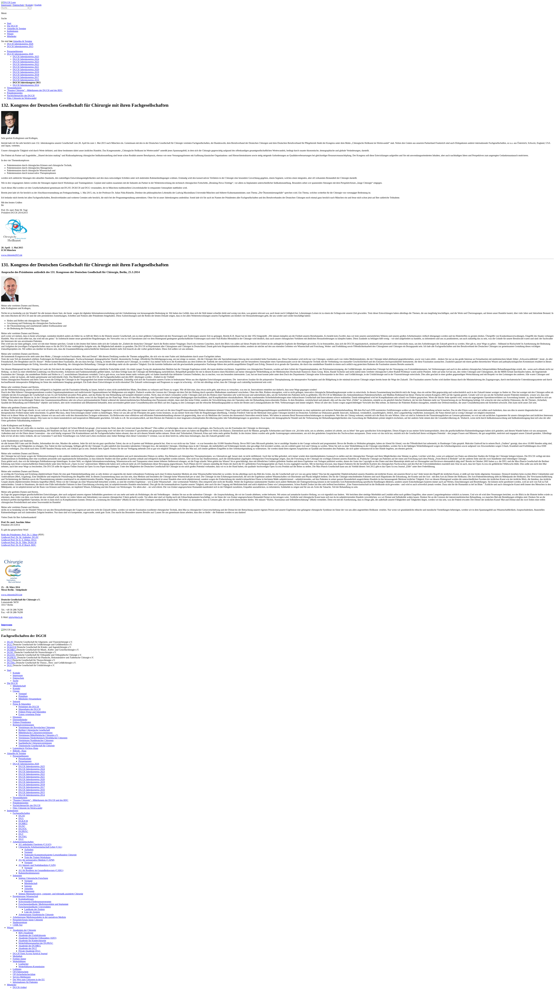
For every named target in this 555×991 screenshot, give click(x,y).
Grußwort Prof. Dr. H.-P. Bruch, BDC (18, 545)
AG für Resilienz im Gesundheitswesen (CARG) (40, 870)
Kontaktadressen (26, 899)
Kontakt (29, 5)
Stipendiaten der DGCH (29, 709)
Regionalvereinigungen (23, 725)
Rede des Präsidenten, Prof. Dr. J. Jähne (19, 534)
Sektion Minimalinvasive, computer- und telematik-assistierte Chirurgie (50, 894)
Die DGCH (12, 26)
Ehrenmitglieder (20, 719)
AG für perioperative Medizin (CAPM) (36, 860)
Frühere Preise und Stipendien (32, 712)
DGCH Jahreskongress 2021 (26, 67)
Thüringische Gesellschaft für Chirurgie (36, 745)
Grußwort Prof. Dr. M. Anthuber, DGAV (20, 537)
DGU (10, 665)
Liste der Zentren (32, 912)
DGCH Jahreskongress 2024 (26, 59)
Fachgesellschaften (21, 813)
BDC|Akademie (25, 933)
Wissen (10, 33)
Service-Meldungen (22, 977)
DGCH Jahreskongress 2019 (26, 72)
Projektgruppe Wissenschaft (25, 896)
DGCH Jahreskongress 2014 (26, 85)
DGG (10, 644)
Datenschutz (18, 5)
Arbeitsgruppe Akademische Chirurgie (36, 914)
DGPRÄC (12, 657)
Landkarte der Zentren (34, 909)
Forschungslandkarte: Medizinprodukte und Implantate (43, 904)
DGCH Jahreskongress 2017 (26, 77)
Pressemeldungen (15, 51)
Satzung (16, 701)
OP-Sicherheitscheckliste (24, 974)
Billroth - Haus (19, 751)
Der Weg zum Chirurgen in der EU (29, 979)
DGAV (10, 642)
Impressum (6, 5)
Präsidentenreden (15, 93)
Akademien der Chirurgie (24, 930)
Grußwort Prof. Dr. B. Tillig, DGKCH (18, 542)
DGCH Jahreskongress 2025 (26, 56)
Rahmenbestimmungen (28, 873)
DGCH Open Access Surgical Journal (30, 953)
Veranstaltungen (14, 87)
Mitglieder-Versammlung (29, 699)
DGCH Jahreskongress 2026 (20, 44)
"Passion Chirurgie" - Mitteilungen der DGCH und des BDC (35, 90)
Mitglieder (11, 36)
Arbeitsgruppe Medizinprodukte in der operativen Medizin (39, 917)
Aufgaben (28, 849)
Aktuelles (28, 888)
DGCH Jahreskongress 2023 (26, 62)
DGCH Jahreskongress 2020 (26, 69)
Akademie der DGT (27, 948)
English (38, 5)
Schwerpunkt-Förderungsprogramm (34, 901)
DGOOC (11, 655)
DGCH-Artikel (20, 987)
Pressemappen (25, 761)
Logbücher (23, 964)
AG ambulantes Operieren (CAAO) (34, 844)
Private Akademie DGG (29, 951)
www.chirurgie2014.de (11, 594)
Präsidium (23, 696)
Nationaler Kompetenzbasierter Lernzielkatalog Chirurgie (50, 855)
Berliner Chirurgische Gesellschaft (34, 730)
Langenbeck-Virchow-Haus (25, 748)
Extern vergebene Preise (29, 714)
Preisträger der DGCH (28, 706)
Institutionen (12, 31)
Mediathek (17, 956)
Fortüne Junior (19, 958)
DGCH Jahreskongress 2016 (26, 80)
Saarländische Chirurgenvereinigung (35, 743)
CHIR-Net (17, 925)
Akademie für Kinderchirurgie (32, 940)
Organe (16, 691)
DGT (9, 660)
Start (9, 23)
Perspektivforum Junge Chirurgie (28, 920)
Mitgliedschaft (19, 686)
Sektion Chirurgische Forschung (33, 878)
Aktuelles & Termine (16, 28)
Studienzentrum (20, 922)
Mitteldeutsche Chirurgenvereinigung (35, 732)
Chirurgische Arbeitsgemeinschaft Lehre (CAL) (40, 847)
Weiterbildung (19, 961)
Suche (15, 680)
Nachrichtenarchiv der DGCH (21, 95)
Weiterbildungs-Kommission (31, 966)
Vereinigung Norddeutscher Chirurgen (35, 740)
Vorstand (22, 693)
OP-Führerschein (20, 971)
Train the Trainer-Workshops (37, 857)
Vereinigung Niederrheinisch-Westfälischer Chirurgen (42, 738)
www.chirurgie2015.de (11, 255)
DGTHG (11, 662)
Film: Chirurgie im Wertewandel (21, 98)
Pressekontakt (24, 758)
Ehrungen (17, 717)
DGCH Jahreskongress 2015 (20, 46)
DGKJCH (11, 647)
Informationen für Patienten (25, 982)
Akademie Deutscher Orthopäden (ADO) (37, 938)
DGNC (10, 652)
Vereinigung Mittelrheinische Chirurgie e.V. (38, 735)
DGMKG (11, 649)
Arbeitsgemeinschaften (23, 842)
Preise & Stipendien (22, 704)
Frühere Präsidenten (22, 722)
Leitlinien (17, 969)
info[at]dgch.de (16, 617)
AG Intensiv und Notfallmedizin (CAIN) (37, 865)
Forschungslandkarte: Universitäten (34, 907)
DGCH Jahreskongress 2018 (26, 74)
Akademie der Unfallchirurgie (32, 935)
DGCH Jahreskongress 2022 (26, 64)
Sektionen (17, 875)
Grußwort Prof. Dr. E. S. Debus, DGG (19, 540)
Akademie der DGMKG (29, 946)
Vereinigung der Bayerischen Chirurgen (36, 727)
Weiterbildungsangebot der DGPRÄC (35, 943)
